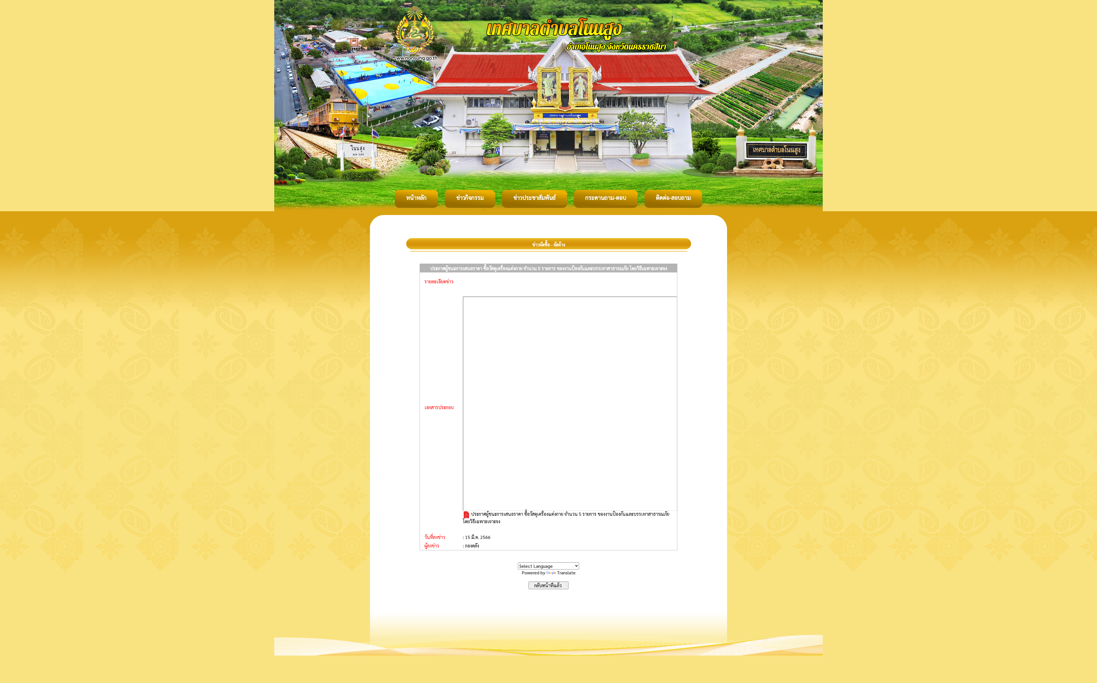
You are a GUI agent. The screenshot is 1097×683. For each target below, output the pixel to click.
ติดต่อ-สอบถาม (673, 197)
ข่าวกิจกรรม (470, 197)
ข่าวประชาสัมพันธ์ (534, 197)
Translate (566, 573)
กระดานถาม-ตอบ (605, 197)
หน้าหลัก (416, 197)
